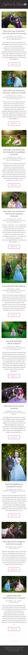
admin (19, 36)
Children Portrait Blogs (10, 38)
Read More (14, 64)
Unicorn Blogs (16, 39)
